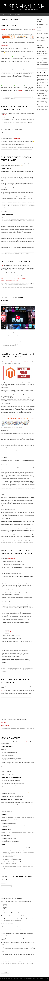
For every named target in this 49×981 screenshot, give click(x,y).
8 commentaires (13, 98)
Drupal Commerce (8, 631)
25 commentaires (30, 542)
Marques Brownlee (40, 79)
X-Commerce (3, 882)
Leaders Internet (30, 961)
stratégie (6, 963)
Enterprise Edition (17, 540)
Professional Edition (28, 540)
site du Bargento (17, 138)
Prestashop (6, 669)
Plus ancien (4, 972)
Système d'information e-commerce (15, 669)
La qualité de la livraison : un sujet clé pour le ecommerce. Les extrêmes (42, 34)
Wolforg (46, 978)
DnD (12, 43)
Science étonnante (40, 95)
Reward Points (10, 542)
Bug (15, 287)
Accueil (3, 14)
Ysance (30, 163)
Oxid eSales (7, 632)
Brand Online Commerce (26, 361)
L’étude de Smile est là (5, 725)
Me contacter (18, 14)
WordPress (15, 978)
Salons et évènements (27, 96)
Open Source (20, 147)
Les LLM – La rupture (41, 27)
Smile (2, 690)
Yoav (27, 741)
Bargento (3, 29)
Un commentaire (13, 345)
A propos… (10, 14)
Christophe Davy (14, 361)
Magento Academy (11, 558)
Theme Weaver (32, 978)
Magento (21, 96)
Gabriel (2, 265)
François (7, 98)
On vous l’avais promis (5, 163)
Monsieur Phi (39, 85)
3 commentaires (26, 253)
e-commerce (7, 96)
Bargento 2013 (8, 26)
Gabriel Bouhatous (28, 557)
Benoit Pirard (39, 75)
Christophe (24, 542)
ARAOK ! (7, 668)
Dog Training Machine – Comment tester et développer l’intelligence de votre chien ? (42, 39)
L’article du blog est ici (5, 722)
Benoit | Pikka (40, 64)
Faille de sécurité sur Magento (17, 261)
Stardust (39, 106)
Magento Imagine (4, 303)
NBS (7, 43)
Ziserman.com (24, 6)
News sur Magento (10, 738)
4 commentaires (19, 289)
